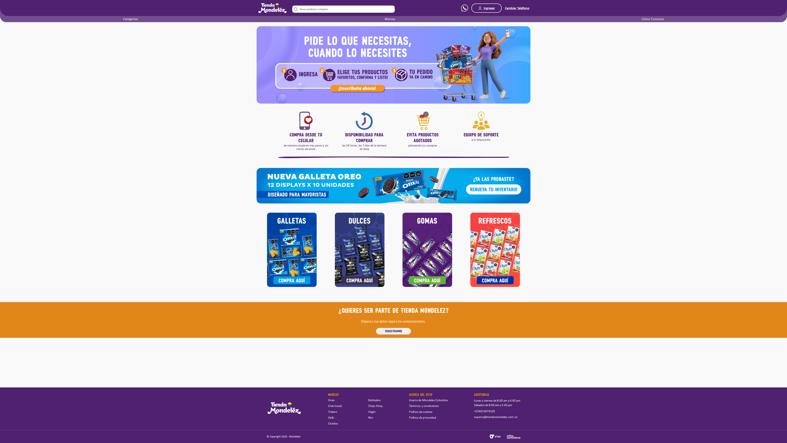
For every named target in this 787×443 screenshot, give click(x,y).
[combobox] (343, 9)
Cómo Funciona (653, 19)
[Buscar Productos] (295, 9)
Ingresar (489, 8)
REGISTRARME (393, 331)
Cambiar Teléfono (517, 8)
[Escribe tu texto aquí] (292, 250)
